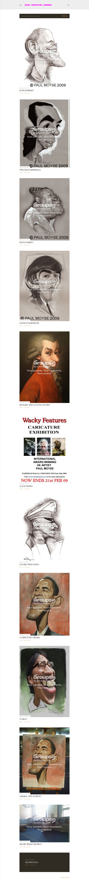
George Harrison (29, 323)
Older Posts (65, 877)
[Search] (68, 5)
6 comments (27, 93)
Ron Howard (26, 90)
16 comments (27, 640)
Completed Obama (29, 637)
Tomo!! (23, 719)
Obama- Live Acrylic (30, 796)
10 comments (27, 799)
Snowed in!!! (31, 862)
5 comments (27, 172)
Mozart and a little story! (34, 405)
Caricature (36, 5)
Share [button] (20, 93)
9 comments (27, 567)
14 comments (27, 325)
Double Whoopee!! (29, 564)
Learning (47, 5)
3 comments (32, 865)
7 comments (27, 245)
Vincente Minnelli (30, 169)
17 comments (27, 721)
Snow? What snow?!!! (30, 844)
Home (27, 5)
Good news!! (26, 486)
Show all (65, 16)
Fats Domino (26, 242)
